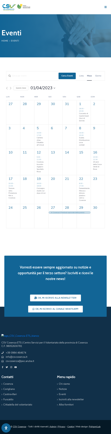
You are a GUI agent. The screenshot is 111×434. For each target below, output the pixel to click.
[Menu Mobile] (105, 7)
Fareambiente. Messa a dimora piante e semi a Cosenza (84, 194)
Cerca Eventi (67, 75)
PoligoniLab (95, 426)
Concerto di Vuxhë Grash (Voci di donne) (84, 117)
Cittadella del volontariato (17, 404)
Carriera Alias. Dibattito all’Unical (40, 141)
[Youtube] (15, 367)
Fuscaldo (8, 399)
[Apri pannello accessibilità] (6, 428)
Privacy (61, 426)
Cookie (70, 426)
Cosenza (8, 384)
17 (11, 178)
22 (81, 178)
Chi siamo (64, 384)
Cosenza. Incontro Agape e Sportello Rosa (40, 167)
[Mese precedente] (7, 88)
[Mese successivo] (10, 88)
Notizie (63, 389)
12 (39, 152)
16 (95, 152)
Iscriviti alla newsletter (71, 399)
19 (39, 178)
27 (53, 207)
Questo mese (21, 88)
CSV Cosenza (19, 426)
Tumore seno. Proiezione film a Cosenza (13, 193)
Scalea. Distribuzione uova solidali (84, 141)
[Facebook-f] (2, 367)
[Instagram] (11, 367)
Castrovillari (10, 394)
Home (4, 40)
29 (81, 207)
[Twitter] (7, 367)
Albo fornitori (66, 404)
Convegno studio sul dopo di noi (41, 190)
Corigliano (9, 389)
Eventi (62, 394)
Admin (53, 426)
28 (67, 207)
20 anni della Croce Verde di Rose (97, 165)
